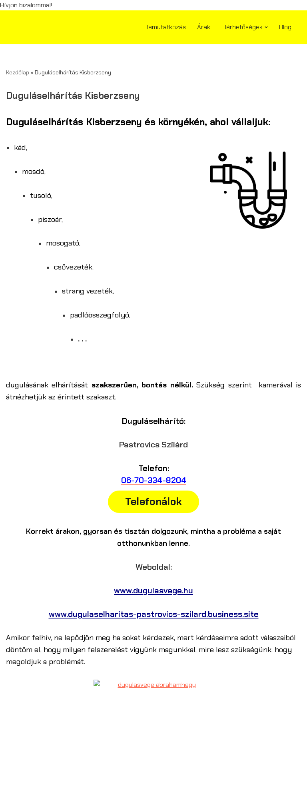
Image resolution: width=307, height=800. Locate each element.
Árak (203, 27)
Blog (285, 27)
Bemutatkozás (165, 27)
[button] (266, 27)
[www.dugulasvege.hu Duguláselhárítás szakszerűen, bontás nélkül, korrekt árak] (30, 26)
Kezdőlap (17, 72)
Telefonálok (153, 501)
